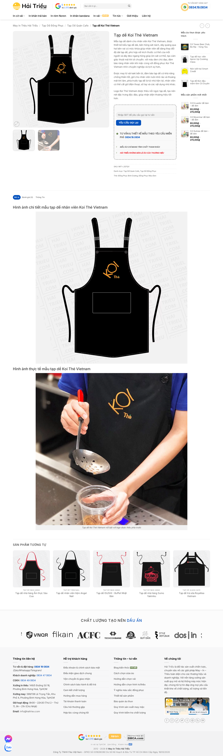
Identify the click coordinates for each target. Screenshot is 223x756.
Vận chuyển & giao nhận (76, 678)
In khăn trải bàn (38, 15)
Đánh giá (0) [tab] (27, 197)
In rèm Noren (58, 15)
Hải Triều (169, 666)
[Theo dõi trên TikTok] (177, 720)
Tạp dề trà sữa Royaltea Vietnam (191, 595)
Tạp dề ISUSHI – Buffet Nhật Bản (111, 595)
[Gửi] (129, 6)
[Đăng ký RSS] (197, 720)
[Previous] (18, 79)
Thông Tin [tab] (40, 197)
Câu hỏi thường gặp (74, 707)
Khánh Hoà (123, 744)
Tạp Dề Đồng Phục (52, 25)
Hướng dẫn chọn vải (125, 678)
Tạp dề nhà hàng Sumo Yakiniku (151, 595)
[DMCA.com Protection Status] (136, 737)
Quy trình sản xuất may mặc (129, 707)
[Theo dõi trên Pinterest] (192, 720)
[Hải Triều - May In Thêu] (29, 6)
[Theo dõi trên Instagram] (172, 720)
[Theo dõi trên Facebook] (166, 720)
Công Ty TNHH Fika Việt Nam (67, 752)
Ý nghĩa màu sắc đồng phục (129, 690)
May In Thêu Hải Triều (25, 25)
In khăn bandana (80, 15)
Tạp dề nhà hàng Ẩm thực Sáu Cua (31, 595)
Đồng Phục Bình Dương (128, 176)
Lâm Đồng (111, 744)
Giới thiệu (132, 15)
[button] (16, 124)
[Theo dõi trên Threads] (187, 720)
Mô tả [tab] (16, 197)
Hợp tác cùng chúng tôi (76, 712)
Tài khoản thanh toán (74, 701)
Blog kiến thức (121, 667)
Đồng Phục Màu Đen (147, 176)
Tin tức (117, 15)
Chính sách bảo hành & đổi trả (79, 684)
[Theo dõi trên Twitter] (182, 720)
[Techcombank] (111, 635)
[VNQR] (36, 635)
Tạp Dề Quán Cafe (77, 25)
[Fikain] (61, 634)
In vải (96, 15)
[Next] (103, 79)
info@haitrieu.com (30, 711)
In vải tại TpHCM (98, 744)
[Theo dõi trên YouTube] (202, 720)
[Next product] (202, 25)
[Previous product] (207, 25)
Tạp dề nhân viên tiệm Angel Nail (71, 595)
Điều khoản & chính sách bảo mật (81, 667)
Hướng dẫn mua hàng (75, 695)
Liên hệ (146, 15)
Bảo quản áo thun (123, 701)
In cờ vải (18, 15)
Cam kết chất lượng (74, 690)
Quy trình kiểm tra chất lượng (130, 712)
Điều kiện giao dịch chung (77, 673)
